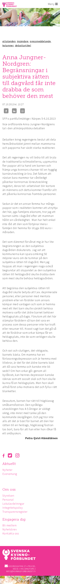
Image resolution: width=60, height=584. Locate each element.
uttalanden (9, 41)
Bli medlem (9, 525)
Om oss (9, 489)
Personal (8, 499)
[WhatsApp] (22, 110)
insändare (22, 41)
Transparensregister (15, 511)
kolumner (8, 45)
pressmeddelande (40, 41)
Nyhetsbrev (9, 529)
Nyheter (7, 470)
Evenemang (9, 474)
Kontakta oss (10, 533)
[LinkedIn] (14, 110)
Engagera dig (14, 519)
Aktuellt (9, 464)
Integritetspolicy (12, 507)
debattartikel (23, 45)
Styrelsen (8, 495)
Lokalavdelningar (13, 503)
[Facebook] (6, 110)
